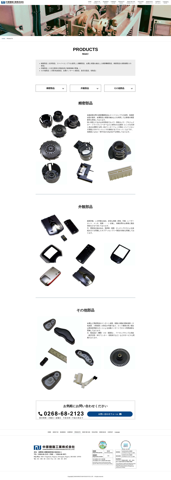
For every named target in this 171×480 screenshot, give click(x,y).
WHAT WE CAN (131, 2)
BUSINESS (105, 2)
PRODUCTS (121, 2)
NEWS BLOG (149, 2)
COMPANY (113, 2)
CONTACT (158, 2)
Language (165, 2)
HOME (89, 2)
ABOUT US (97, 2)
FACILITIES (141, 2)
